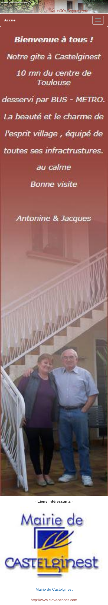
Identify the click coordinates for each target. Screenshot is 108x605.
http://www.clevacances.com (54, 600)
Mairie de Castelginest (54, 589)
